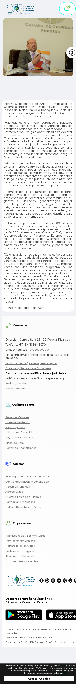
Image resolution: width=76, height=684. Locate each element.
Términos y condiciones (20, 447)
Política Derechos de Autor (23, 506)
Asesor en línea (15, 388)
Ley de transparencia (19, 437)
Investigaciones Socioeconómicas (27, 476)
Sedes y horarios (16, 383)
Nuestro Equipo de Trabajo (23, 496)
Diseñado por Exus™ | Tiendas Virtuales (52, 642)
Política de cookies (46, 668)
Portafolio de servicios (20, 545)
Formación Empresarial (20, 501)
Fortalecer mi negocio (20, 551)
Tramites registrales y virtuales (25, 535)
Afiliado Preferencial (18, 432)
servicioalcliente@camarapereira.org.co (31, 363)
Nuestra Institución (17, 422)
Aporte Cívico (14, 491)
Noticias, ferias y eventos (21, 561)
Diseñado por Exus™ (16, 642)
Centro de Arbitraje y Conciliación (27, 481)
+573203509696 (39, 349)
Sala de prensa (15, 427)
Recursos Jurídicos (17, 486)
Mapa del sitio (14, 442)
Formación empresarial (20, 540)
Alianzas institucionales (20, 556)
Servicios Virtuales (17, 417)
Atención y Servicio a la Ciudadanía (28, 368)
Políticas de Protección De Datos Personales (29, 637)
